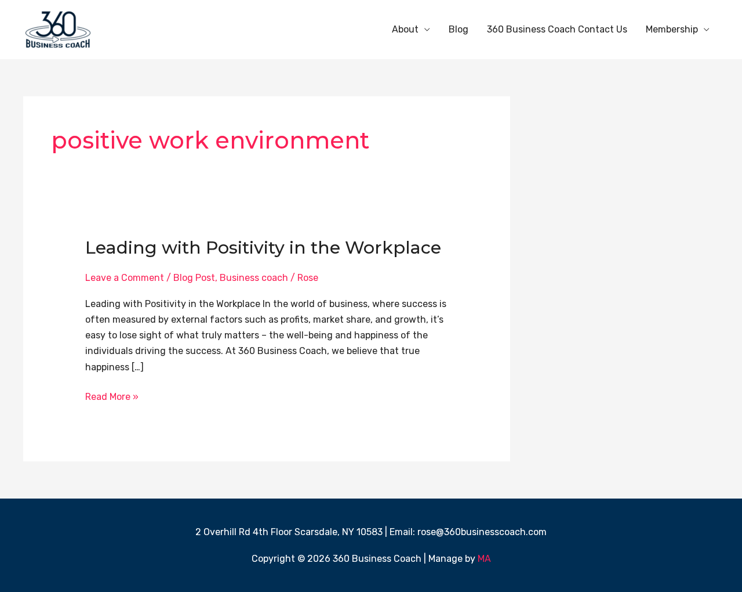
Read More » (112, 395)
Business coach (254, 277)
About (405, 29)
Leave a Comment (124, 277)
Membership (672, 29)
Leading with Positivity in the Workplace (263, 247)
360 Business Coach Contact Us (557, 29)
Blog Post (194, 277)
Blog (458, 29)
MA (484, 558)
